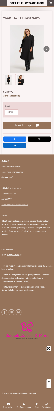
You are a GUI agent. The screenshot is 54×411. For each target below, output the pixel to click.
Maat (7, 106)
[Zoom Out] (48, 386)
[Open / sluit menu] (3, 3)
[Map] (27, 367)
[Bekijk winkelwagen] (50, 3)
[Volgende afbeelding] (47, 49)
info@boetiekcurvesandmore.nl (15, 205)
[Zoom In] (48, 381)
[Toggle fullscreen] (48, 348)
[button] (8, 79)
